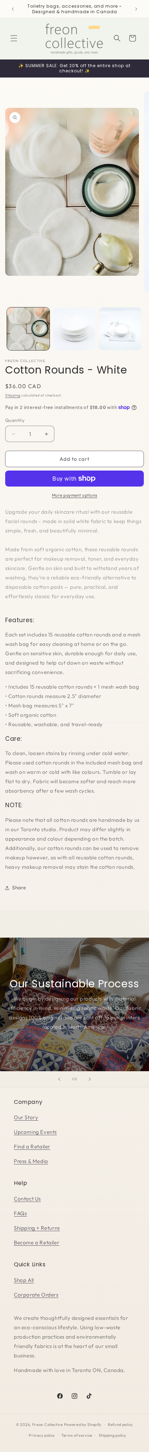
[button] (13, 38)
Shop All (24, 1280)
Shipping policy (112, 1435)
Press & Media (31, 1161)
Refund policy (120, 1424)
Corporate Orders (36, 1294)
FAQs (20, 1213)
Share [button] (19, 887)
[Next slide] (89, 1079)
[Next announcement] (136, 9)
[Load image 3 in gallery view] (120, 328)
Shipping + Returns (37, 1228)
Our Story (26, 1117)
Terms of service (77, 1435)
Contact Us (27, 1198)
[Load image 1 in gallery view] (28, 328)
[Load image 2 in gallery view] (74, 328)
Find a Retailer (32, 1146)
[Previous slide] (59, 1079)
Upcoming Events (35, 1132)
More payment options (74, 495)
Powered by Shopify (83, 1424)
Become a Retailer (36, 1242)
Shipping (12, 395)
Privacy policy (42, 1435)
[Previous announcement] (12, 9)
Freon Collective (47, 1424)
